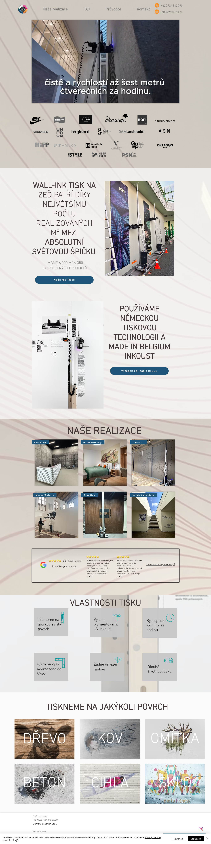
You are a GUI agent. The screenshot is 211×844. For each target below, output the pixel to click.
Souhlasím (196, 838)
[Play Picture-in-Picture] (170, 99)
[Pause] (36, 99)
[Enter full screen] (175, 99)
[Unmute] (41, 99)
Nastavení (179, 838)
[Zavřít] (207, 839)
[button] (153, 462)
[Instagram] (201, 829)
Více (91, 576)
